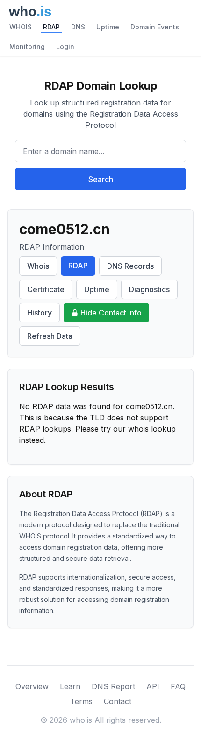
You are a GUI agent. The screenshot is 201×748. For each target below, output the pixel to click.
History (39, 312)
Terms (81, 701)
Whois (38, 266)
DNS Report (113, 686)
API (152, 686)
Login (65, 46)
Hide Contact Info (111, 312)
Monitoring (27, 46)
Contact (117, 701)
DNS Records (130, 266)
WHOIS (20, 27)
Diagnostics (149, 289)
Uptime (107, 27)
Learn (70, 686)
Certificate (46, 289)
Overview (32, 686)
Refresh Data (49, 336)
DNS (78, 27)
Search (100, 179)
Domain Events (154, 27)
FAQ (178, 686)
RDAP (51, 27)
